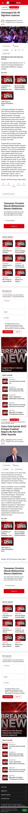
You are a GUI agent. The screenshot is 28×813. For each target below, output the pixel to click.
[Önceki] (2, 354)
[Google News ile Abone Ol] (6, 46)
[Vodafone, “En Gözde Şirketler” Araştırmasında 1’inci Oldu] (20, 261)
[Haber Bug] (13, 3)
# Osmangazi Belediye (8, 194)
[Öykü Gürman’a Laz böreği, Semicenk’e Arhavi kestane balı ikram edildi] (14, 405)
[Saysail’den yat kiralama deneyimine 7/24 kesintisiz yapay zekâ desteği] (7, 83)
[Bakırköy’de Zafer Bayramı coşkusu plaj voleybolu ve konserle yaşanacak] (14, 719)
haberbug (8, 20)
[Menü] (2, 2)
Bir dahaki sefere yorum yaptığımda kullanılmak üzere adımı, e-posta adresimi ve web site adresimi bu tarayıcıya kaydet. (15, 326)
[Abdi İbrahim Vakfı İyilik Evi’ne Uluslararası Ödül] (14, 389)
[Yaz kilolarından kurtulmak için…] (14, 381)
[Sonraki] (26, 354)
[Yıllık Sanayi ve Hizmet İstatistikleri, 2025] (7, 98)
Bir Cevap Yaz (6, 291)
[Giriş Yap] (5, 7)
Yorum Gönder (8, 331)
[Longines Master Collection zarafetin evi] (14, 354)
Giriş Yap (18, 331)
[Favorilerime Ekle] (12, 50)
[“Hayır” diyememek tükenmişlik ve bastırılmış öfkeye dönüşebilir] (14, 397)
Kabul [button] (24, 810)
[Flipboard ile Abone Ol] (16, 46)
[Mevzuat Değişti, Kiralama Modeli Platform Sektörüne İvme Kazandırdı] (21, 83)
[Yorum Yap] (15, 50)
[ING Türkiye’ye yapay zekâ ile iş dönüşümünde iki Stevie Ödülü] (7, 275)
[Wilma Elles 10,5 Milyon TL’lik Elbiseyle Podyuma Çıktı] (14, 412)
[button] (2, 7)
